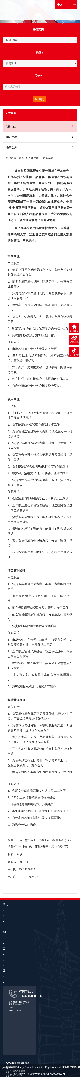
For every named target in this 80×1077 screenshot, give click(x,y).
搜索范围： (40, 29)
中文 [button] (60, 4)
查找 (41, 99)
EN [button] (74, 4)
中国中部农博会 (20, 1063)
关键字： (40, 75)
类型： (40, 52)
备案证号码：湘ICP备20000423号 (46, 1073)
